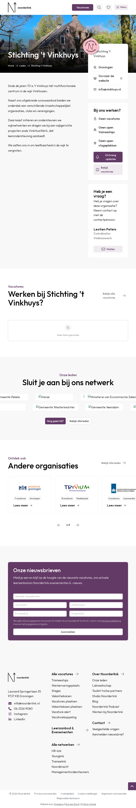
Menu (123, 7)
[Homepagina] (19, 7)
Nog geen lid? (55, 421)
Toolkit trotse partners (107, 691)
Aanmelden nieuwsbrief (108, 734)
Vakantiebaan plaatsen (67, 707)
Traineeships (60, 680)
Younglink (58, 756)
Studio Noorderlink (104, 696)
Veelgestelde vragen (105, 729)
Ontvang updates (110, 157)
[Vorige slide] (59, 525)
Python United (88, 804)
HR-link (56, 751)
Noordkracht (60, 767)
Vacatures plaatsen (64, 701)
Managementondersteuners (70, 772)
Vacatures (82, 7)
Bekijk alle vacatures (109, 295)
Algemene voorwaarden (114, 793)
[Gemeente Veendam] (99, 407)
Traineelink (59, 761)
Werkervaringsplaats (66, 685)
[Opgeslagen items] (108, 7)
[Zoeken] (99, 7)
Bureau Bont (72, 804)
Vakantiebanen (61, 696)
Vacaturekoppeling (64, 717)
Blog (95, 701)
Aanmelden (68, 631)
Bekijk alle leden (79, 421)
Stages (56, 691)
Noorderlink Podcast (105, 707)
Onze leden (99, 680)
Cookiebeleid (67, 793)
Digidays (59, 804)
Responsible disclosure (68, 798)
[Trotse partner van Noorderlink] (91, 46)
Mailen (111, 249)
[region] (68, 495)
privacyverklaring (111, 620)
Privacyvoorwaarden (45, 793)
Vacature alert (61, 712)
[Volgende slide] (77, 525)
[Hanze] (59, 397)
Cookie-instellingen (87, 793)
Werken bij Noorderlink (107, 712)
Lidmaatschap (101, 685)
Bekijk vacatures (107, 169)
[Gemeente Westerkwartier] (50, 407)
